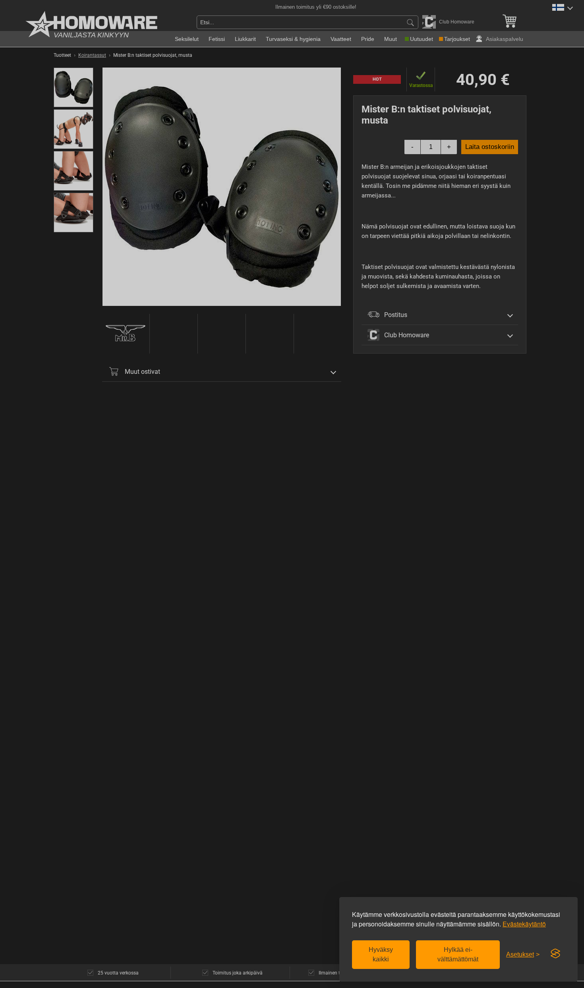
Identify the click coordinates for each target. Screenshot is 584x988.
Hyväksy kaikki (381, 954)
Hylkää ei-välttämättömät (457, 954)
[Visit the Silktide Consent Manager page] (555, 953)
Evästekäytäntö (524, 923)
